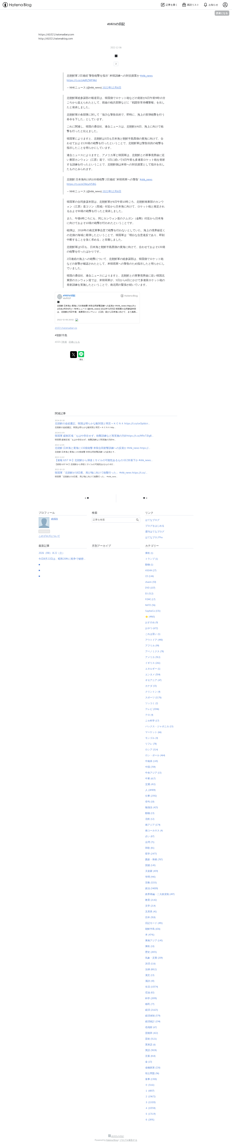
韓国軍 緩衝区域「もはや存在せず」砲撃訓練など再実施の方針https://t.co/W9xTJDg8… (104, 435)
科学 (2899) (151, 998)
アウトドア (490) (154, 639)
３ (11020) (150, 1102)
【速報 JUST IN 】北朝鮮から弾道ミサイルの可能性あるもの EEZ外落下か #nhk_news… (104, 460)
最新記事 (44, 545)
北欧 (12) (149, 818)
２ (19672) (150, 1096)
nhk (92, 87)
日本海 (116, 138)
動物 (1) (149, 564)
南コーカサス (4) (154, 830)
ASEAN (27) (150, 570)
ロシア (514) (151, 749)
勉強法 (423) (151, 807)
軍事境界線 (152, 155)
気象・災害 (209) (154, 957)
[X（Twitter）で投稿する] (73, 354)
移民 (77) (149, 1004)
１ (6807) (149, 1090)
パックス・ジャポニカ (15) (159, 726)
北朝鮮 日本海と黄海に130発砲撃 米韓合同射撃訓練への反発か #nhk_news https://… (102, 448)
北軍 (94, 230)
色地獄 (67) (151, 1027)
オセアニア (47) (153, 680)
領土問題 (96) (152, 1073)
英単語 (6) (150, 1044)
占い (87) (149, 836)
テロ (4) (149, 714)
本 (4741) (149, 934)
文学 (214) (150, 905)
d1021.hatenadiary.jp (66, 328)
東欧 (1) (149, 553)
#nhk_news (146, 75)
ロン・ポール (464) (155, 755)
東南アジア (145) (154, 940)
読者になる (222, 13)
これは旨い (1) (152, 634)
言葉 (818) (150, 1055)
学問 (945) (150, 876)
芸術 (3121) (151, 1038)
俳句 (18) (149, 801)
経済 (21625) (151, 1009)
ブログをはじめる (154, 525)
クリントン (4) (152, 691)
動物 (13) (149, 813)
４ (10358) (150, 1108)
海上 (140, 114)
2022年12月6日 (111, 87)
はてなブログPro (154, 537)
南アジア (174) (152, 824)
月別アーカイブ (101, 545)
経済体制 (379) (152, 1015)
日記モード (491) (154, 923)
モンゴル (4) (151, 737)
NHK (72, 87)
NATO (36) (150, 605)
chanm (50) (150, 581)
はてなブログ (152, 520)
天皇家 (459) (151, 871)
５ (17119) (150, 1113)
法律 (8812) (151, 969)
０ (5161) (149, 1084)
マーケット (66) (153, 732)
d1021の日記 (116, 24)
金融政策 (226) (152, 1067)
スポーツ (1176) (153, 697)
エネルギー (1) (152, 668)
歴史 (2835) (151, 952)
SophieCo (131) (152, 610)
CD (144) (149, 576)
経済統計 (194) (152, 1021)
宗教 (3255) (151, 882)
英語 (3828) (151, 1050)
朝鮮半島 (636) (152, 928)
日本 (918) (150, 917)
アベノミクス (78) (154, 651)
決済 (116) (150, 963)
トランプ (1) (151, 558)
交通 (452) (150, 784)
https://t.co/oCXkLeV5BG (81, 184)
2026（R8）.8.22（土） (52, 553)
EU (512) (149, 593)
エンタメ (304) (152, 674)
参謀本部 (88, 201)
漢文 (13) (149, 975)
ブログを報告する (128, 1140)
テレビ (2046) (152, 709)
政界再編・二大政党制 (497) (160, 894)
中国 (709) (150, 766)
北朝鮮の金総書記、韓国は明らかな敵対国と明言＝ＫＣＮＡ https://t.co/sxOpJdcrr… (102, 423)
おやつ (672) (151, 628)
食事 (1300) (151, 1079)
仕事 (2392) (151, 795)
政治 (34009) (151, 888)
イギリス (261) (152, 662)
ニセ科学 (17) (152, 720)
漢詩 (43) (149, 980)
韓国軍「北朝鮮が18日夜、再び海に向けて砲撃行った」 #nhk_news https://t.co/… (101, 472)
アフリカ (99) (152, 645)
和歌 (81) (149, 847)
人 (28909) (150, 790)
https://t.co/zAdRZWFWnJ (82, 80)
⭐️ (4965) (150, 616)
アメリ (106, 155)
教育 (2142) (151, 899)
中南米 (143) (151, 761)
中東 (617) (150, 778)
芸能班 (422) (151, 1033)
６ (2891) (149, 1119)
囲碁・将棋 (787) (154, 859)
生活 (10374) (151, 986)
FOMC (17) (150, 599)
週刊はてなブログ (154, 531)
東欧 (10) (149, 946)
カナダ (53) (151, 685)
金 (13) (148, 1061)
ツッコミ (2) (151, 703)
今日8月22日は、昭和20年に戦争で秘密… (62, 558)
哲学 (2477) (151, 853)
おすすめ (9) (151, 622)
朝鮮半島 (128, 138)
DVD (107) (150, 587)
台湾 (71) (149, 842)
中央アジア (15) (153, 772)
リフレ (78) (151, 743)
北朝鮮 (71, 75)
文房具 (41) (151, 911)
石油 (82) (149, 992)
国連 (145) (150, 865)
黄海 (144, 138)
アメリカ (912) (152, 657)
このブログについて (49, 536)
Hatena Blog (112, 1140)
